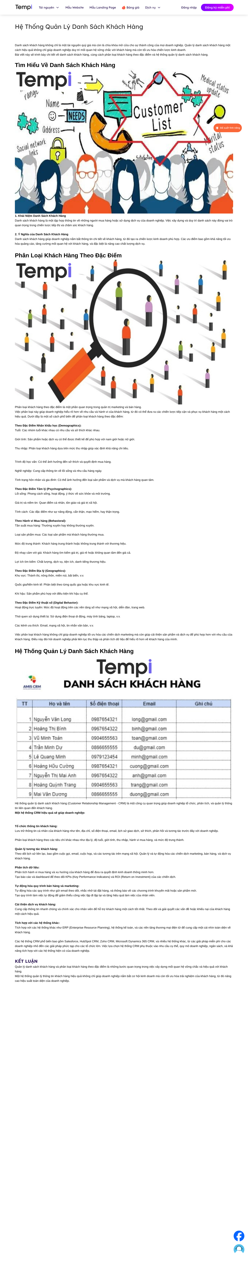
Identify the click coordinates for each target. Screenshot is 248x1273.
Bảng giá (133, 7)
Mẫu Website (74, 7)
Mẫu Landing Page (103, 7)
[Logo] (23, 7)
